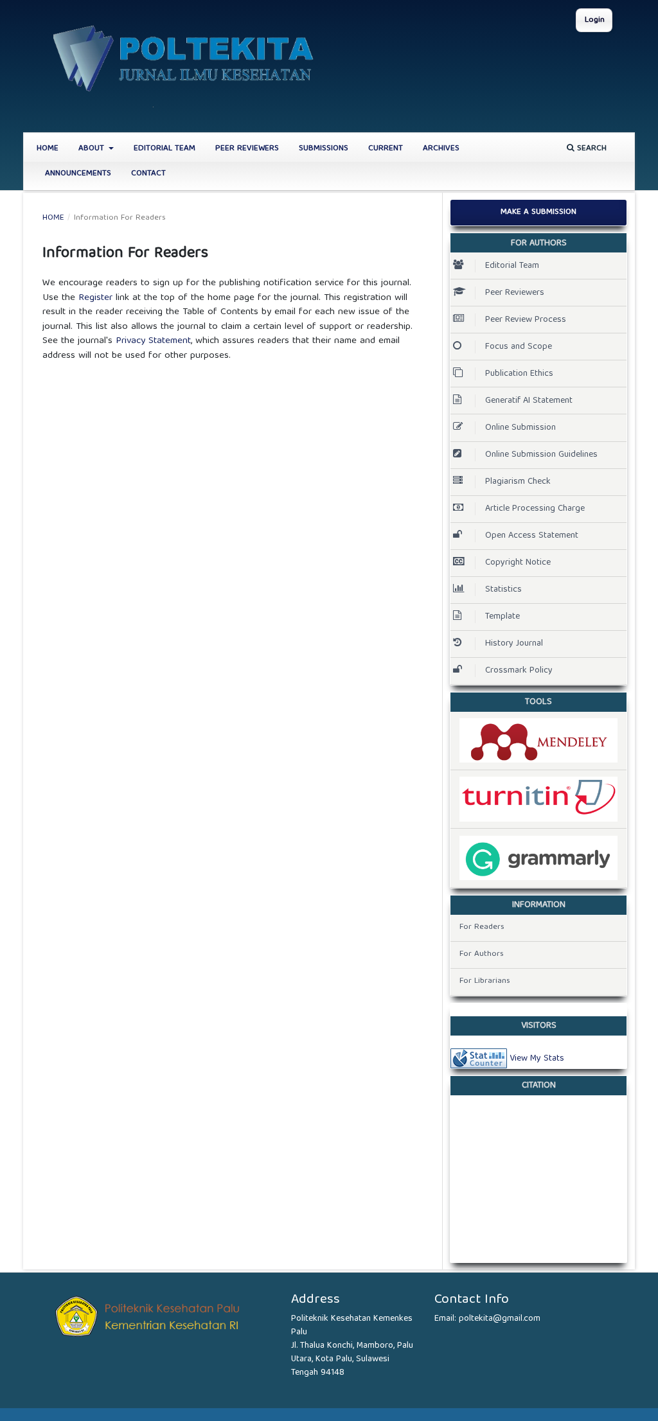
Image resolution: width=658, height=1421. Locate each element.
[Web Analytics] (478, 1058)
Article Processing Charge (535, 508)
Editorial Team (164, 148)
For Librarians (484, 981)
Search (590, 148)
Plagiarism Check (518, 482)
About (92, 148)
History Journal (514, 643)
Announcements (78, 173)
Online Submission (520, 428)
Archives (441, 148)
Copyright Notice (518, 562)
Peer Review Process (525, 320)
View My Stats (537, 1058)
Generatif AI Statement (529, 401)
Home (47, 148)
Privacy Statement (153, 341)
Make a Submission (538, 212)
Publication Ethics (519, 374)
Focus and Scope (518, 347)
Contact (148, 173)
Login (595, 20)
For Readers (481, 927)
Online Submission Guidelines (541, 455)
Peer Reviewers (247, 148)
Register (95, 298)
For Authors (481, 954)
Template (502, 616)
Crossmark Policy (519, 670)
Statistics (503, 589)
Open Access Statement (531, 535)
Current (385, 148)
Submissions (323, 148)
